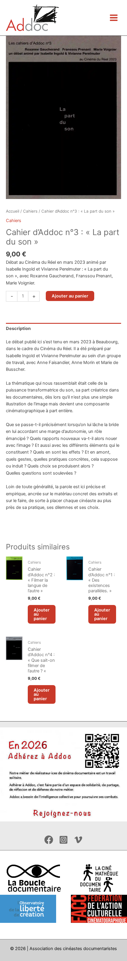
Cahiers (30, 211)
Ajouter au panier (70, 296)
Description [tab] (18, 328)
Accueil (12, 211)
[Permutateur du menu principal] (113, 17)
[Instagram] (63, 839)
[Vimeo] (78, 839)
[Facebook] (48, 839)
